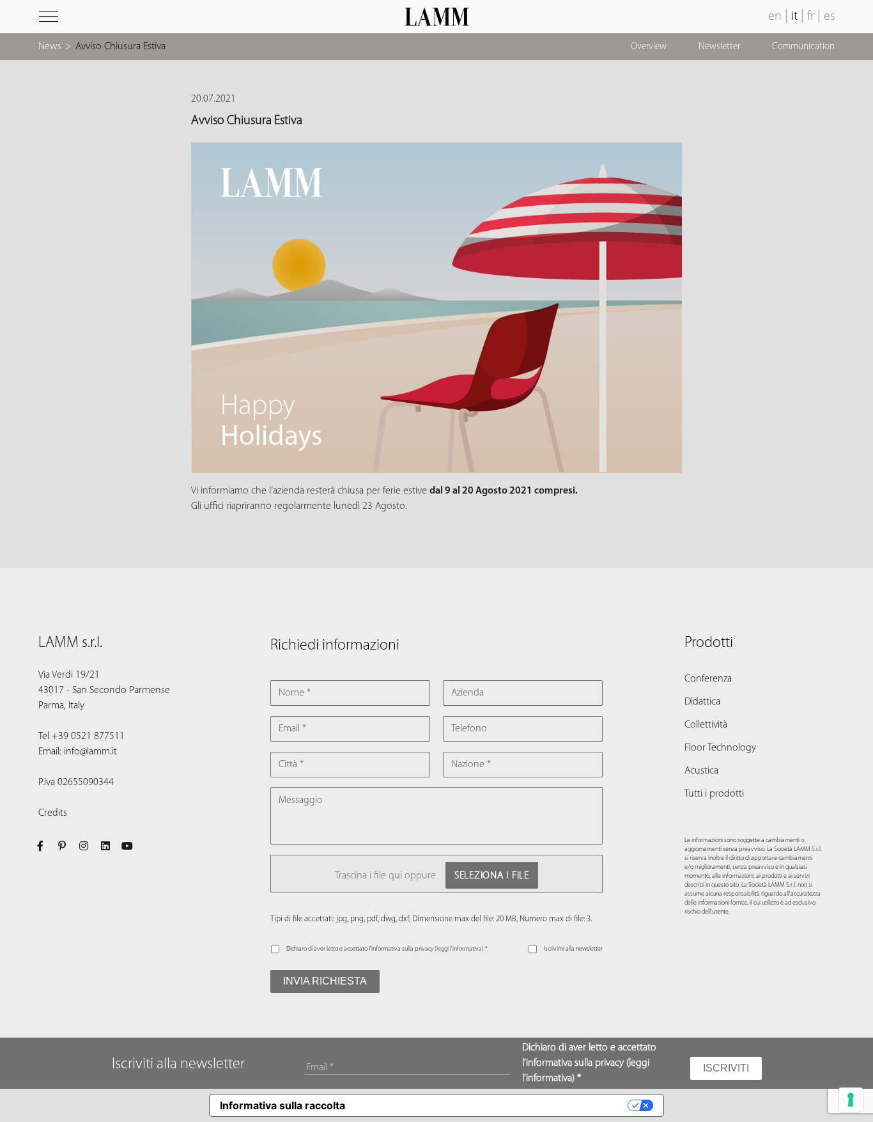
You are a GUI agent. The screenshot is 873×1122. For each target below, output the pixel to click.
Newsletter (719, 47)
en (775, 16)
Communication (803, 47)
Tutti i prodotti (714, 794)
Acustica (701, 771)
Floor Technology (720, 748)
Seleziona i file (491, 876)
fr (810, 16)
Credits (52, 813)
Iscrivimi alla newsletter (573, 949)
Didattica (702, 702)
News (49, 47)
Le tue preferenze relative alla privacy (492, 1105)
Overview (649, 47)
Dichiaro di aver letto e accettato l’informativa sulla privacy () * (387, 949)
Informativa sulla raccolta (282, 1105)
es (829, 16)
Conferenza (708, 679)
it (794, 16)
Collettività (705, 725)
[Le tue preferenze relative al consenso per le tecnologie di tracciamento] (850, 1099)
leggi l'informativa (459, 949)
